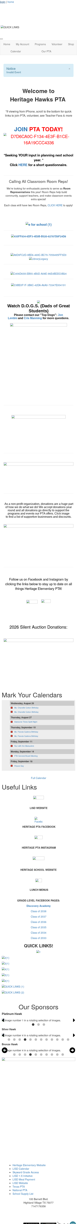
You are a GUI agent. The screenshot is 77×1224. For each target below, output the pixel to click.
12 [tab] (68, 1039)
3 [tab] (44, 1024)
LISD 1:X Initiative (23, 1176)
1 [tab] (33, 1024)
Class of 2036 (38, 922)
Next (74, 1020)
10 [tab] (57, 1039)
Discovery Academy (39, 906)
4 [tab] (25, 1039)
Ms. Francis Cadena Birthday (26, 732)
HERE (23, 164)
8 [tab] (46, 1039)
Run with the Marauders (24, 746)
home (11, 2)
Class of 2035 (38, 927)
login (2, 2)
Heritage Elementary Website (29, 1165)
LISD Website (20, 1183)
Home (6, 44)
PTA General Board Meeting (26, 756)
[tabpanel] (38, 1020)
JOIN (21, 129)
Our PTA (46, 51)
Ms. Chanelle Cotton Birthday (26, 707)
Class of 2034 (38, 932)
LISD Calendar (21, 1168)
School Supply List (23, 1193)
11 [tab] (62, 1039)
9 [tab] (52, 1039)
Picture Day (19, 766)
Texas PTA (19, 1186)
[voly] (38, 432)
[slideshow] (38, 543)
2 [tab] (38, 1024)
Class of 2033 (38, 938)
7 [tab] (41, 1039)
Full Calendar (38, 778)
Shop (71, 44)
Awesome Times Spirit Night (25, 722)
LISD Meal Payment (24, 1179)
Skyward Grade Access (26, 1172)
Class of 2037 (38, 916)
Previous (3, 1020)
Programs (40, 44)
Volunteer (57, 44)
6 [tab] (36, 1039)
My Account (22, 44)
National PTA (20, 1190)
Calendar (16, 51)
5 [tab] (30, 1039)
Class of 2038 (38, 911)
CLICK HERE (55, 205)
